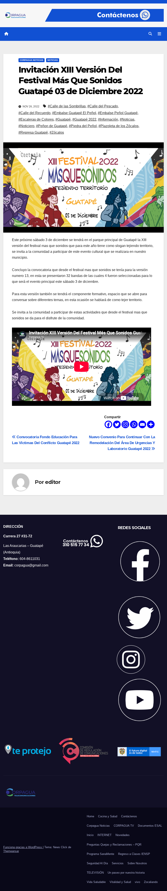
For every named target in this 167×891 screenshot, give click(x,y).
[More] (151, 424)
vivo (137, 882)
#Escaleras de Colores (36, 119)
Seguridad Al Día (97, 863)
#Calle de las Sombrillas (67, 106)
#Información (108, 119)
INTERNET (104, 835)
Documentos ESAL (150, 825)
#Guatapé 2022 (84, 119)
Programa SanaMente (100, 854)
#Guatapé (63, 119)
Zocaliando (151, 882)
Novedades (122, 835)
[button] (150, 34)
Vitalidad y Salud (120, 882)
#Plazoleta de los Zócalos (119, 126)
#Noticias (127, 119)
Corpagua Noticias (31, 60)
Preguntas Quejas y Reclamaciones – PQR (114, 844)
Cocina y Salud (107, 816)
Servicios (118, 863)
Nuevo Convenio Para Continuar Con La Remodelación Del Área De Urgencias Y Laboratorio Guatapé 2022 (122, 443)
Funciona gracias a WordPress (23, 847)
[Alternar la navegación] (159, 34)
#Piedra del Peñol (83, 126)
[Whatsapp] (134, 424)
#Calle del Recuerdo (34, 113)
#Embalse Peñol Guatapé (118, 113)
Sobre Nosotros (137, 863)
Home (90, 816)
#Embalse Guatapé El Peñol (74, 113)
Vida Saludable (96, 882)
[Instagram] (125, 424)
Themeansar (11, 851)
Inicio (90, 835)
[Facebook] (108, 424)
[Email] (142, 424)
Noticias (52, 60)
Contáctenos (129, 816)
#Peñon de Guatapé (51, 126)
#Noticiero (26, 126)
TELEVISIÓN (95, 872)
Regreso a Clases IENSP (134, 854)
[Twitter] (117, 424)
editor (52, 482)
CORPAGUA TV (124, 825)
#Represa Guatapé (33, 132)
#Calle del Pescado (102, 106)
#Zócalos (57, 132)
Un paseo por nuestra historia (126, 872)
